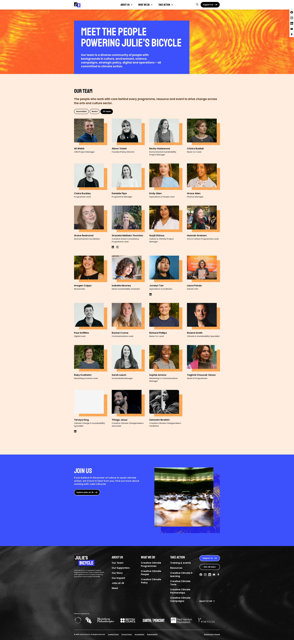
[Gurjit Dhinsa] (165, 219)
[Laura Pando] (203, 269)
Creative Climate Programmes (151, 564)
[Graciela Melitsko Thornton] (128, 219)
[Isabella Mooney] (128, 269)
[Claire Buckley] (90, 176)
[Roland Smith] (203, 316)
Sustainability (152, 634)
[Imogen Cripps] (90, 269)
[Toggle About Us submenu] (131, 5)
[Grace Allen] (203, 176)
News (115, 588)
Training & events (180, 562)
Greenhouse (208, 634)
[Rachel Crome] (128, 316)
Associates (81, 111)
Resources (176, 567)
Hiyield (217, 634)
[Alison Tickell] (128, 132)
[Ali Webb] (90, 132)
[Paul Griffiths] (90, 316)
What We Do (144, 4)
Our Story (117, 573)
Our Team (117, 562)
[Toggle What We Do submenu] (152, 5)
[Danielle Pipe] (128, 176)
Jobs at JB (118, 583)
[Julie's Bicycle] (77, 4)
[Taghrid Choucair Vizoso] (203, 358)
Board (95, 111)
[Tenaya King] (90, 403)
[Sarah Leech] (128, 358)
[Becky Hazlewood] (165, 132)
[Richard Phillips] (165, 316)
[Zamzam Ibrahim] (165, 403)
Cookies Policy (113, 634)
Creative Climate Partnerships (180, 591)
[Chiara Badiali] (203, 132)
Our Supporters (121, 567)
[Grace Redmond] (90, 219)
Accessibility (139, 634)
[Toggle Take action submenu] (172, 5)
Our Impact (118, 578)
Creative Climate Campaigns (180, 599)
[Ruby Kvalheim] (90, 358)
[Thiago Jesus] (128, 403)
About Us (125, 4)
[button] (197, 4)
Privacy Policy (127, 634)
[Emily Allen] (165, 176)
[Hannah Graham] (203, 219)
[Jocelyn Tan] (165, 269)
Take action (164, 4)
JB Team (107, 111)
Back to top (205, 601)
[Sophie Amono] (165, 358)
